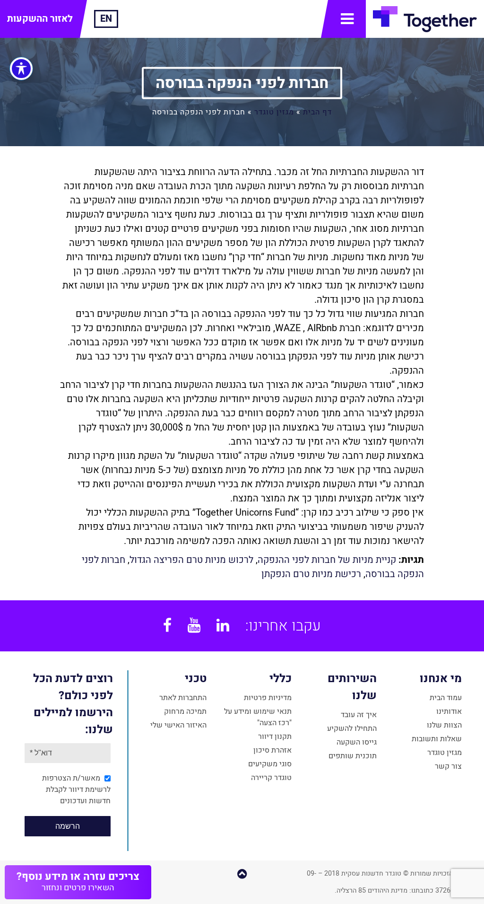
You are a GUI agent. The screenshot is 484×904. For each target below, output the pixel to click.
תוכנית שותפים (352, 756)
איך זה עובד (359, 714)
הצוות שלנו (444, 725)
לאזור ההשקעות (40, 19)
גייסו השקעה (357, 742)
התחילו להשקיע (352, 728)
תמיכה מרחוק (185, 711)
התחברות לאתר (183, 697)
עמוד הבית (446, 697)
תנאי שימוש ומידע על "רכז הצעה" (258, 717)
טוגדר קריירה (271, 777)
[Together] (425, 19)
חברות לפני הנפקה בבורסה (242, 82)
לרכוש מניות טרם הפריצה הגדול (191, 560)
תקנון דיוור (275, 736)
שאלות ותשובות (437, 739)
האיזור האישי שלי (178, 725)
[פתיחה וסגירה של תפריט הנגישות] (21, 68)
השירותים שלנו (352, 687)
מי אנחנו (441, 678)
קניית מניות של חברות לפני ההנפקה (327, 560)
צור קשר (448, 766)
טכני (196, 678)
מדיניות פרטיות (268, 697)
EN (106, 19)
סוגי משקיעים (270, 764)
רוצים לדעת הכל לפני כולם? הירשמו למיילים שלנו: (73, 704)
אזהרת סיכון (272, 750)
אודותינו (449, 711)
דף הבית (317, 111)
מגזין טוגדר (274, 111)
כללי (280, 678)
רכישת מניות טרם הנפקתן (311, 574)
